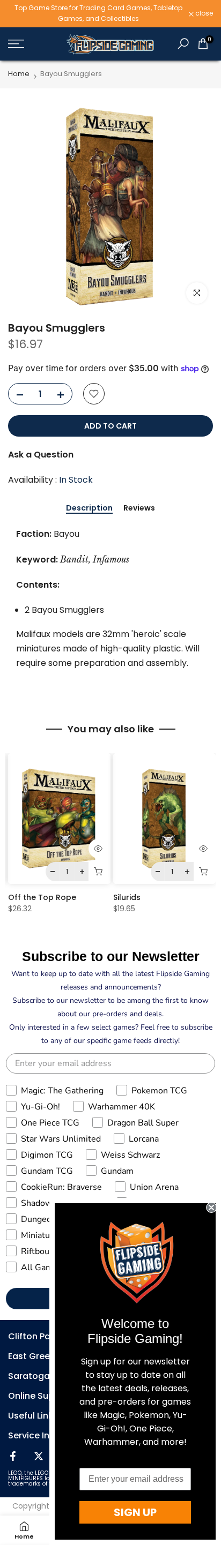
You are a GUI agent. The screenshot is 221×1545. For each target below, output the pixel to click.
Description (89, 508)
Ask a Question (40, 454)
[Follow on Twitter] (38, 1456)
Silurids (127, 897)
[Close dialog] (211, 1207)
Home (19, 73)
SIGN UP (135, 1512)
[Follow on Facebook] (13, 1456)
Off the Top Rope (42, 897)
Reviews (139, 508)
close (203, 13)
